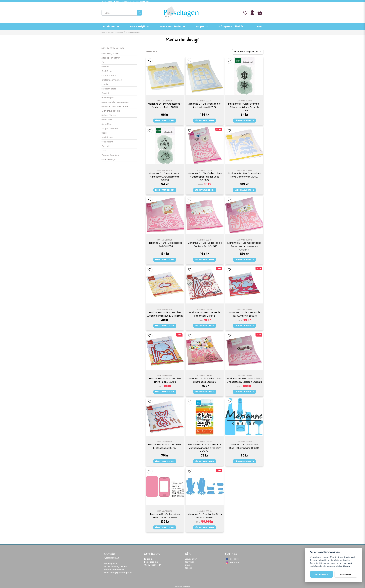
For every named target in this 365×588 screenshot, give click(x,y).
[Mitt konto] (252, 13)
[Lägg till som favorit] (245, 13)
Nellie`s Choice (109, 115)
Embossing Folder (110, 53)
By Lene (105, 66)
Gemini (105, 93)
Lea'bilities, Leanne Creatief (115, 106)
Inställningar (346, 574)
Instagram (234, 562)
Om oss (188, 564)
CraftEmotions (109, 75)
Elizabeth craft (109, 88)
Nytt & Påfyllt (138, 26)
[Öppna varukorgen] (259, 13)
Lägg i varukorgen (164, 120)
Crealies (106, 84)
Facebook (234, 559)
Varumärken (191, 559)
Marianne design (111, 110)
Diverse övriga (108, 159)
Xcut (104, 150)
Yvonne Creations (110, 155)
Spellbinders (107, 137)
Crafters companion (112, 80)
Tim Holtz (106, 146)
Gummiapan (108, 97)
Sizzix (104, 133)
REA (259, 26)
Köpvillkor (189, 562)
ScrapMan (106, 124)
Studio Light (107, 141)
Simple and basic (110, 128)
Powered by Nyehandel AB (182, 586)
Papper (199, 26)
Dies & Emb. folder (171, 26)
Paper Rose (107, 119)
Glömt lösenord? (152, 564)
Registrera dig (151, 562)
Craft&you (107, 71)
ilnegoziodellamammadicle (115, 102)
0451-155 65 (118, 569)
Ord (103, 62)
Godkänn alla (321, 574)
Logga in (148, 559)
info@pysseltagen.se (121, 572)
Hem (103, 32)
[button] (149, 61)
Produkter (109, 26)
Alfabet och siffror (111, 57)
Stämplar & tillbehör (230, 26)
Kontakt (188, 567)
